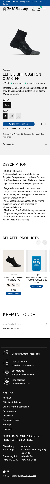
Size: (5, 111)
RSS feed (32, 475)
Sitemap (7, 424)
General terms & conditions (16, 406)
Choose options (13, 293)
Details (5, 4)
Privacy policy (9, 411)
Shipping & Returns (12, 402)
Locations (7, 429)
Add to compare (9, 128)
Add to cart (18, 124)
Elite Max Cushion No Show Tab (13, 278)
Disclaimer (8, 415)
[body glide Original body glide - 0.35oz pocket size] (36, 261)
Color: (6, 100)
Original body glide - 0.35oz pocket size (36, 278)
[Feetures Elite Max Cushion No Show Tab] (13, 261)
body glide (36, 274)
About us (7, 398)
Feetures (6, 70)
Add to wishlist (25, 128)
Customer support (11, 420)
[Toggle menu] (44, 9)
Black (7, 105)
